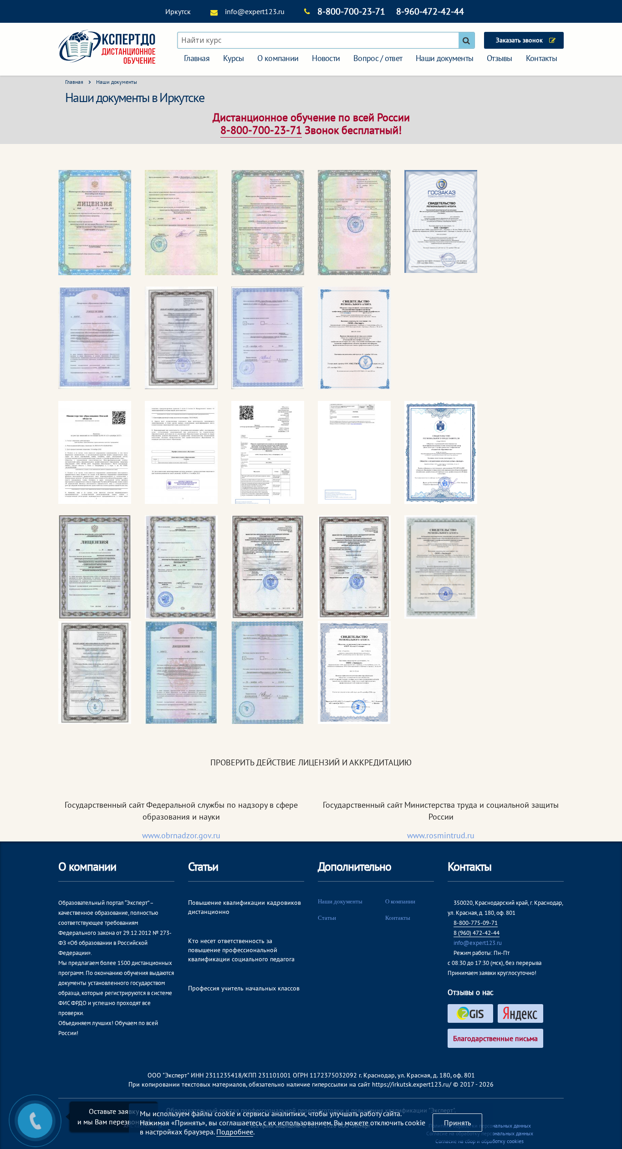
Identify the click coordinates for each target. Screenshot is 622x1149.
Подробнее (234, 1131)
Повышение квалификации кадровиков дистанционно (244, 907)
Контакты (541, 58)
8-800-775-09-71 (476, 923)
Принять (457, 1122)
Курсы (233, 58)
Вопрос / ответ (377, 58)
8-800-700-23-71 (351, 11)
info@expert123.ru (255, 11)
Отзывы (499, 58)
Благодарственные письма (495, 1038)
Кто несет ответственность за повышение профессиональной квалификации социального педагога (241, 950)
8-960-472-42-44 (430, 11)
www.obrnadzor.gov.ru (181, 835)
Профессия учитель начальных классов (244, 988)
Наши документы (444, 58)
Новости (326, 58)
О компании (277, 58)
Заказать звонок (519, 40)
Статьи (327, 917)
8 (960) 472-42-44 (477, 933)
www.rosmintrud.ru (440, 835)
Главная (196, 58)
